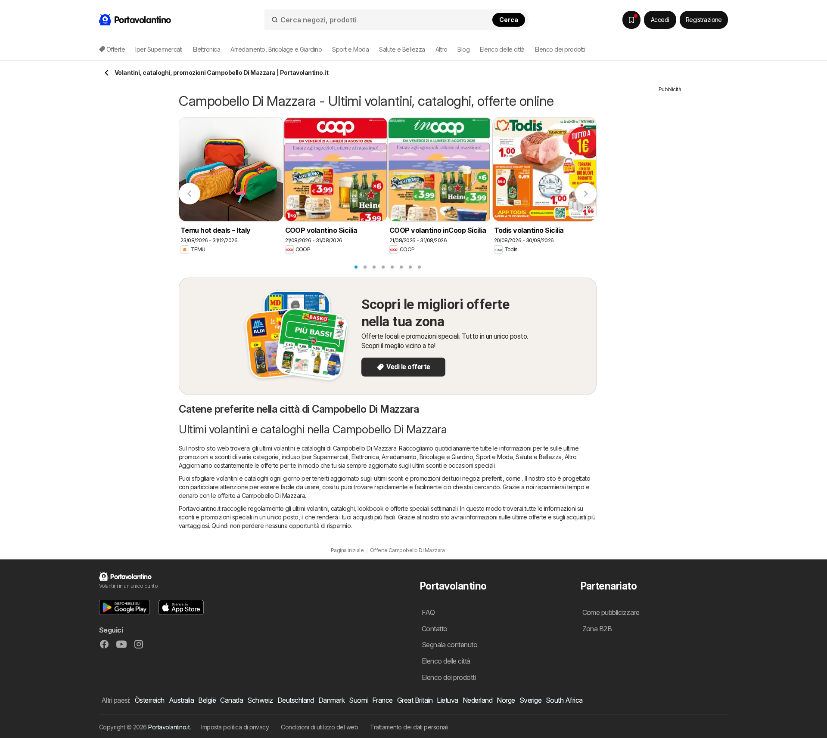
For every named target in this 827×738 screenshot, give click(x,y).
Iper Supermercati (325, 456)
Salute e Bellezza (538, 456)
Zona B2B (597, 628)
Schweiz (260, 700)
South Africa (564, 700)
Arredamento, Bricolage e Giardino (427, 456)
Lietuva (447, 700)
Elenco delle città (502, 49)
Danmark (331, 700)
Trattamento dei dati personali (409, 727)
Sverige (530, 700)
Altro (570, 456)
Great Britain (414, 700)
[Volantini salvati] (631, 20)
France (382, 700)
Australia (181, 700)
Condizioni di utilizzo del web (319, 727)
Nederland (477, 700)
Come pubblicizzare (611, 612)
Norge (506, 700)
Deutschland (295, 700)
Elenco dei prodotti (560, 49)
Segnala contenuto (449, 644)
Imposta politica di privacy (235, 727)
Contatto (435, 628)
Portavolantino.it (169, 727)
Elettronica (365, 456)
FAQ (428, 612)
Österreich (150, 700)
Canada (231, 700)
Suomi (358, 700)
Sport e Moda (494, 456)
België (207, 700)
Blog (463, 49)
